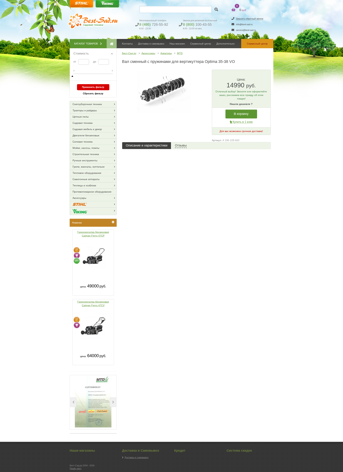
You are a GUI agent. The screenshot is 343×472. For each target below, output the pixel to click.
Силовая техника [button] (83, 141)
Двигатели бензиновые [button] (86, 135)
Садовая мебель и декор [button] (87, 129)
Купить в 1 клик (242, 121)
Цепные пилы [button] (81, 116)
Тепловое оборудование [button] (87, 173)
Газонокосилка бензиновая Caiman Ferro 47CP (93, 234)
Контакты (127, 43)
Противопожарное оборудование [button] (92, 191)
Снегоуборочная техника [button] (87, 104)
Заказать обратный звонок (249, 19)
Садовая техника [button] (83, 122)
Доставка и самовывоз (136, 457)
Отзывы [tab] (181, 145)
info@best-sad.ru (244, 24)
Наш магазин (177, 43)
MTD (180, 53)
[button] (73, 402)
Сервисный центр (200, 43)
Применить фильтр (93, 87)
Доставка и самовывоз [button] (151, 43)
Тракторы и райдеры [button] (85, 110)
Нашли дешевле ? (241, 104)
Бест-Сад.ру (129, 53)
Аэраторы (166, 53)
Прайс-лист (75, 468)
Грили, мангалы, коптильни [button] (89, 166)
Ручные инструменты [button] (85, 160)
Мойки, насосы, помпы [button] (86, 147)
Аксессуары (148, 53)
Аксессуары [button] (79, 198)
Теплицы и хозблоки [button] (84, 185)
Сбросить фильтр (93, 93)
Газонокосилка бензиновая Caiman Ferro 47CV (93, 303)
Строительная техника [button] (86, 154)
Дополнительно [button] (225, 43)
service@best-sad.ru (246, 30)
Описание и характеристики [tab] (146, 145)
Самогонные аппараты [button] (86, 179)
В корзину (241, 114)
